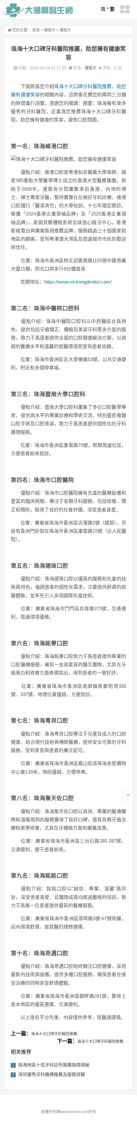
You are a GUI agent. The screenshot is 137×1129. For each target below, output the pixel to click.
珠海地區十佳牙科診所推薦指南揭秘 (54, 1064)
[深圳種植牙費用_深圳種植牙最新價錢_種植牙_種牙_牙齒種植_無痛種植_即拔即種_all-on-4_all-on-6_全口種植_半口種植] (38, 10)
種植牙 (49, 30)
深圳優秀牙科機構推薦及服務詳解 (51, 1074)
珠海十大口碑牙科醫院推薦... (55, 1034)
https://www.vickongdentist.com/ (78, 281)
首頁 (36, 30)
